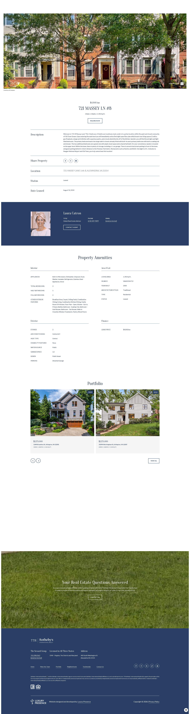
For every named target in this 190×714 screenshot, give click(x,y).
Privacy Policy (154, 702)
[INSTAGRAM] (141, 666)
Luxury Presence (84, 702)
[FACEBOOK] (136, 666)
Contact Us (100, 667)
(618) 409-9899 (93, 221)
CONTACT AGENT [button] (72, 227)
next (16, 83)
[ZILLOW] (157, 666)
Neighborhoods (72, 667)
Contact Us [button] (95, 597)
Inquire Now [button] (95, 121)
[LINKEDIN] (147, 666)
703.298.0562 (35, 655)
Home (32, 667)
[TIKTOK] (152, 666)
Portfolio (58, 667)
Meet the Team (45, 667)
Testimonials (87, 667)
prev (11, 83)
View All (154, 461)
